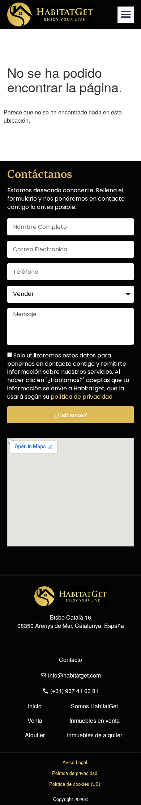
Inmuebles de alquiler (94, 735)
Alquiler (35, 735)
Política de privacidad (74, 773)
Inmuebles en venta (94, 720)
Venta (34, 720)
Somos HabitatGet (94, 706)
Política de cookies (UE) (74, 783)
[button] (126, 15)
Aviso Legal (75, 762)
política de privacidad (81, 397)
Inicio (35, 706)
